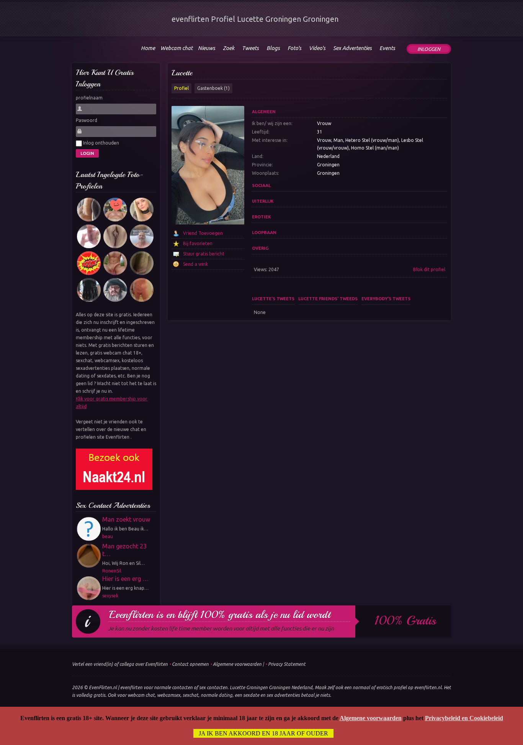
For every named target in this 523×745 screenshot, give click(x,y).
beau (107, 536)
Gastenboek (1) (213, 88)
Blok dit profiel (429, 269)
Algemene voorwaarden (237, 664)
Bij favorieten (197, 243)
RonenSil (111, 570)
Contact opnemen (190, 664)
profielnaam (89, 97)
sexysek (110, 595)
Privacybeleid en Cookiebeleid (464, 718)
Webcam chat (176, 48)
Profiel (181, 88)
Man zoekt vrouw (126, 519)
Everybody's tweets (385, 298)
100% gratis (405, 620)
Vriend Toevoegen (203, 233)
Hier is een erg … (125, 578)
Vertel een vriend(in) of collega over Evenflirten (120, 664)
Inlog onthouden (100, 142)
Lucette (182, 73)
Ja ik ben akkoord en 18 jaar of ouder (263, 733)
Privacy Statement (287, 664)
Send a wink (195, 264)
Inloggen (428, 49)
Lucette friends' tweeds (328, 298)
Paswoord (86, 120)
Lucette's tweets (273, 298)
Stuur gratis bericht (203, 253)
